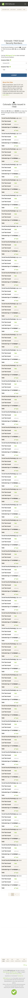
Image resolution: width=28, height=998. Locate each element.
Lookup (14, 75)
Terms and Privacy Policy (15, 973)
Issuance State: (5, 60)
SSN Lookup (13, 9)
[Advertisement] (14, 25)
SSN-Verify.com (10, 4)
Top (26, 965)
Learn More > (6, 95)
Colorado (19, 9)
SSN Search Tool (10, 55)
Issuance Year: (5, 66)
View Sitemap (6, 972)
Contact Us (20, 976)
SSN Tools (14, 972)
